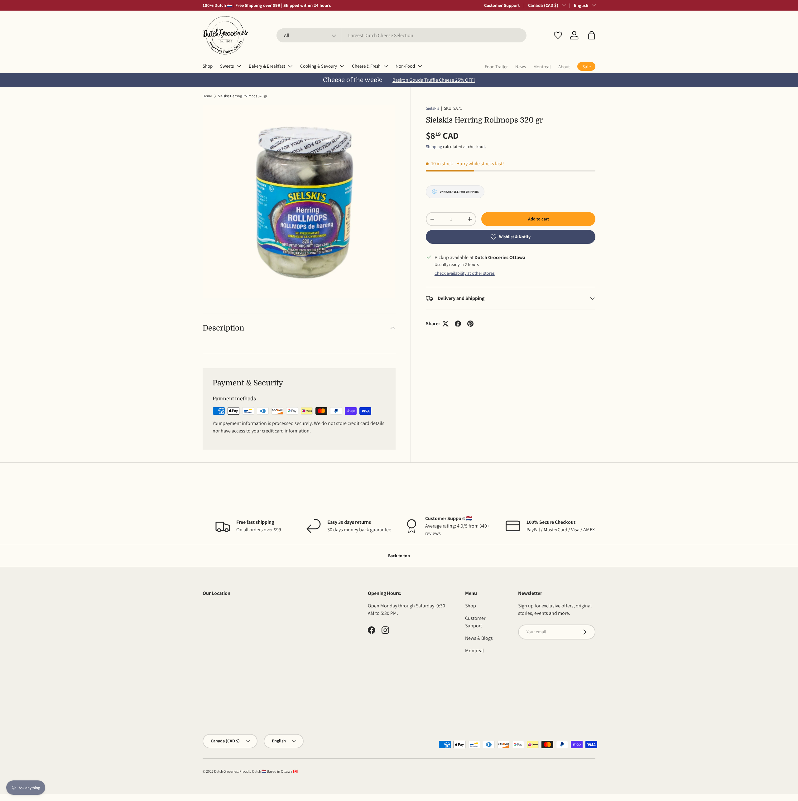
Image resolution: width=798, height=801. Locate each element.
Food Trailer (496, 67)
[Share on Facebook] (458, 323)
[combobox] (401, 35)
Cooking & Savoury (318, 66)
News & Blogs (479, 638)
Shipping (434, 146)
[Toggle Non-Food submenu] (420, 66)
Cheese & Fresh (366, 66)
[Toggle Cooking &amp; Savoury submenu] (342, 66)
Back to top (399, 555)
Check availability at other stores (465, 273)
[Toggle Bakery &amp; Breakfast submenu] (290, 66)
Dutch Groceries (226, 771)
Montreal (542, 67)
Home (207, 96)
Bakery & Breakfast (267, 66)
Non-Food (405, 66)
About (564, 67)
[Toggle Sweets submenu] (239, 66)
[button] (591, 35)
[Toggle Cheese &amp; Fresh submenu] (385, 66)
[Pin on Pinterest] (470, 323)
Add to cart (538, 219)
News (520, 67)
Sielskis (432, 108)
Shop (208, 66)
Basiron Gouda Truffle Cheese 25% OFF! (433, 80)
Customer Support (502, 5)
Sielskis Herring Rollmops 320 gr (242, 96)
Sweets (227, 66)
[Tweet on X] (445, 323)
